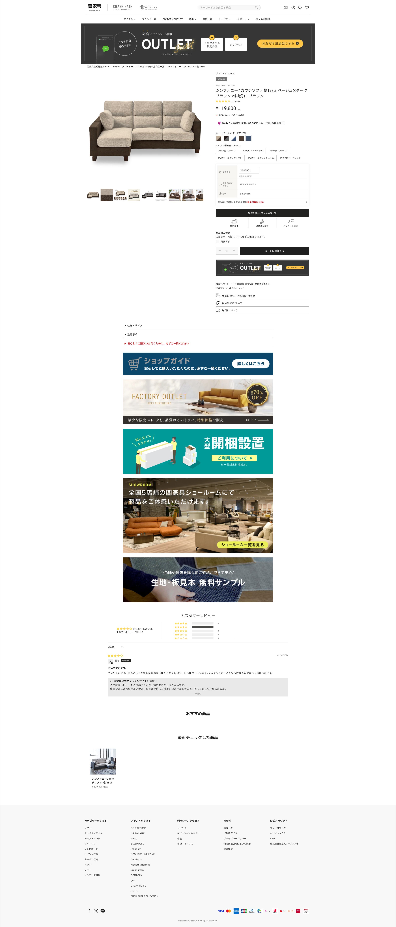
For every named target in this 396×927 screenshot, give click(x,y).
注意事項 (132, 334)
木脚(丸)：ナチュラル (290, 158)
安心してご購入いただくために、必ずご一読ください (158, 343)
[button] (229, 7)
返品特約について (232, 303)
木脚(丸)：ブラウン (278, 150)
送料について (238, 288)
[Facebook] (89, 911)
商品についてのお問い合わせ (238, 296)
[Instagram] (96, 911)
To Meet (230, 73)
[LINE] (103, 911)
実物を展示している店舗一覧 (262, 212)
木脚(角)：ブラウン (227, 150)
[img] (115, 655)
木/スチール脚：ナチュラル (261, 158)
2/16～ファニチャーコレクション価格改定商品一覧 (139, 66)
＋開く (198, 693)
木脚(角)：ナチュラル (253, 150)
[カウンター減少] (219, 250)
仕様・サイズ (135, 325)
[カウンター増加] (234, 250)
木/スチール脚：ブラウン (230, 158)
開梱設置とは (263, 283)
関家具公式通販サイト (98, 66)
